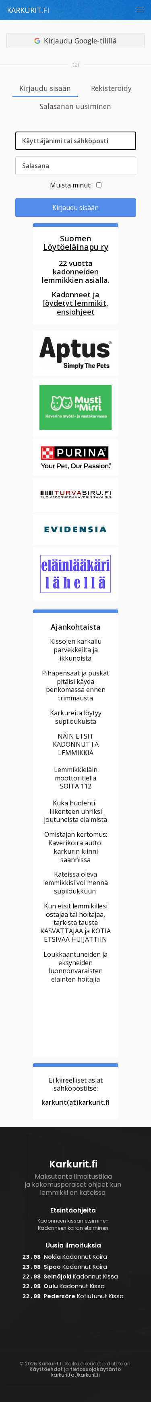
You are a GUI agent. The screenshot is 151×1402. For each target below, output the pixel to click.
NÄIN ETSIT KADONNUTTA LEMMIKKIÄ (76, 745)
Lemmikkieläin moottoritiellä (75, 773)
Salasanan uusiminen (75, 106)
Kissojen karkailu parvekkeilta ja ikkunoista (75, 650)
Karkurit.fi (28, 10)
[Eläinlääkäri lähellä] (75, 599)
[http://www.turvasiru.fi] (75, 510)
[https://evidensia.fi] (75, 543)
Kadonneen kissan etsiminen (73, 1221)
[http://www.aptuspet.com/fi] (75, 374)
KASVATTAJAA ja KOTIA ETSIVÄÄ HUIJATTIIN (75, 935)
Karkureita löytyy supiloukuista (75, 717)
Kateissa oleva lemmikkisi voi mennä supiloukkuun (75, 883)
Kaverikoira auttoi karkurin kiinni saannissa (75, 851)
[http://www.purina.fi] (75, 474)
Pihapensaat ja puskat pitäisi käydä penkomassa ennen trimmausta (75, 685)
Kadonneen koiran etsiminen (73, 1228)
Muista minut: (70, 185)
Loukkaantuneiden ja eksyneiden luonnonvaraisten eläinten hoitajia (75, 967)
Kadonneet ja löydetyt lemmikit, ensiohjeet (75, 303)
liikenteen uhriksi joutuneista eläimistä (75, 815)
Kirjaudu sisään (45, 88)
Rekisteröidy (111, 88)
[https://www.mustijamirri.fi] (75, 435)
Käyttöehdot (46, 1369)
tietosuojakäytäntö (95, 1369)
